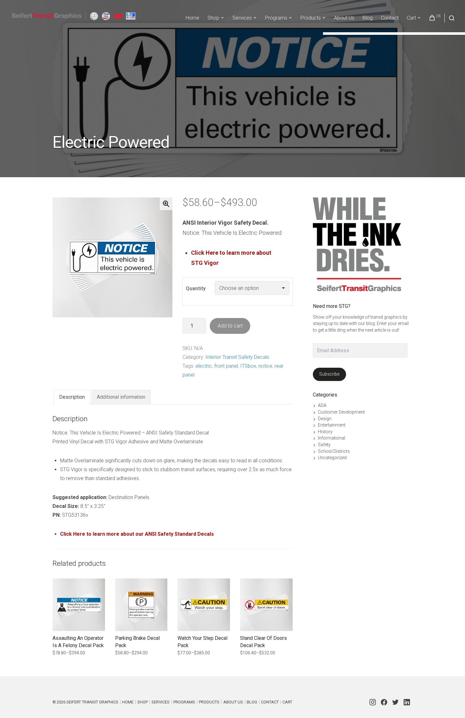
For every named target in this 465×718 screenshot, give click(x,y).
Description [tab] (72, 397)
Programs (276, 18)
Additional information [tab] (121, 397)
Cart (411, 18)
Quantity (196, 288)
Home (192, 18)
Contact (390, 18)
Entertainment (331, 425)
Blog (368, 18)
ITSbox (248, 366)
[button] (166, 203)
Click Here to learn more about (231, 252)
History (325, 431)
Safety (324, 444)
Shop (213, 18)
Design (325, 418)
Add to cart (230, 326)
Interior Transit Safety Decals (237, 357)
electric (203, 366)
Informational (331, 437)
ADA (322, 405)
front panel (226, 366)
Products (311, 18)
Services (242, 18)
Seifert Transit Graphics (92, 702)
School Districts (334, 451)
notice (265, 366)
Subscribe (329, 374)
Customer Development (341, 412)
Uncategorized (332, 457)
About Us (344, 18)
